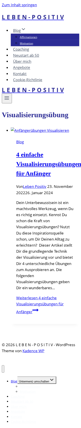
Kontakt (20, 73)
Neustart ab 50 (26, 55)
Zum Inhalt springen (19, 4)
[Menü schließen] (3, 369)
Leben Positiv (34, 186)
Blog (20, 141)
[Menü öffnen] (7, 98)
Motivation (26, 43)
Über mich (22, 61)
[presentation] (45, 130)
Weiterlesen (40, 304)
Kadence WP (33, 350)
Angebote (21, 67)
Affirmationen (28, 37)
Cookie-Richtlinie (27, 79)
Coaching (21, 49)
